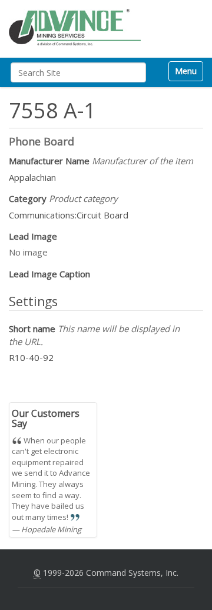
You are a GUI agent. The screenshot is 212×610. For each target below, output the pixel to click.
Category (63, 198)
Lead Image (33, 236)
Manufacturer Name (101, 161)
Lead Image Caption (49, 274)
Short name (94, 335)
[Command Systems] (75, 27)
